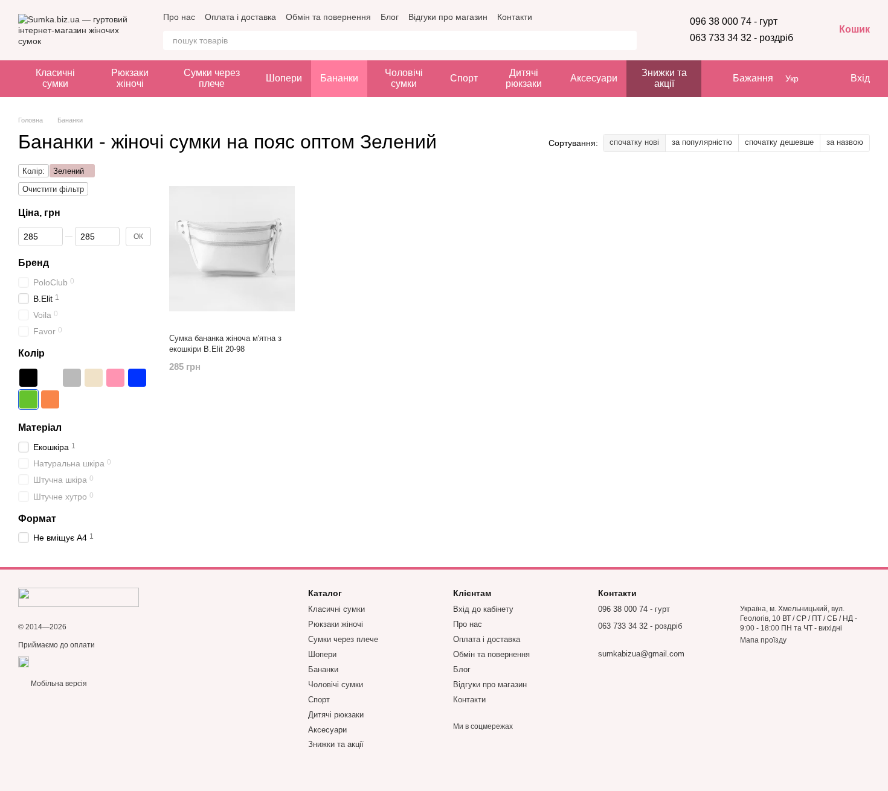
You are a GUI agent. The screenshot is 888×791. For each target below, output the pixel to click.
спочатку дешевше (779, 142)
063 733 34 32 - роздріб (741, 38)
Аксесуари (593, 78)
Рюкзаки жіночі (130, 78)
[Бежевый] (93, 377)
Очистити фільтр (53, 189)
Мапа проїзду (763, 640)
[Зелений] (28, 399)
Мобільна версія (58, 683)
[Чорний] (28, 377)
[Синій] (137, 377)
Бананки (339, 78)
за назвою (844, 142)
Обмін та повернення (328, 17)
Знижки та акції (664, 78)
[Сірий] (72, 377)
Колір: (33, 171)
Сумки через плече (212, 78)
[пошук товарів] (627, 40)
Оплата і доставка (240, 17)
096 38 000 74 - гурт (733, 21)
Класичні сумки (55, 78)
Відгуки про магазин (447, 17)
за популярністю (702, 142)
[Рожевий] (115, 377)
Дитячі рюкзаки (524, 78)
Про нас (179, 17)
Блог (390, 17)
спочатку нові (634, 142)
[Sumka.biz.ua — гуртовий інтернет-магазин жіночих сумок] (78, 596)
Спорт (464, 78)
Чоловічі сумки (404, 78)
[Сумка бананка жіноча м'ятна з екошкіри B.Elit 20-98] (232, 248)
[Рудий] (50, 399)
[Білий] (50, 377)
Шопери (284, 78)
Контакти (514, 17)
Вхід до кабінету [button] (483, 609)
